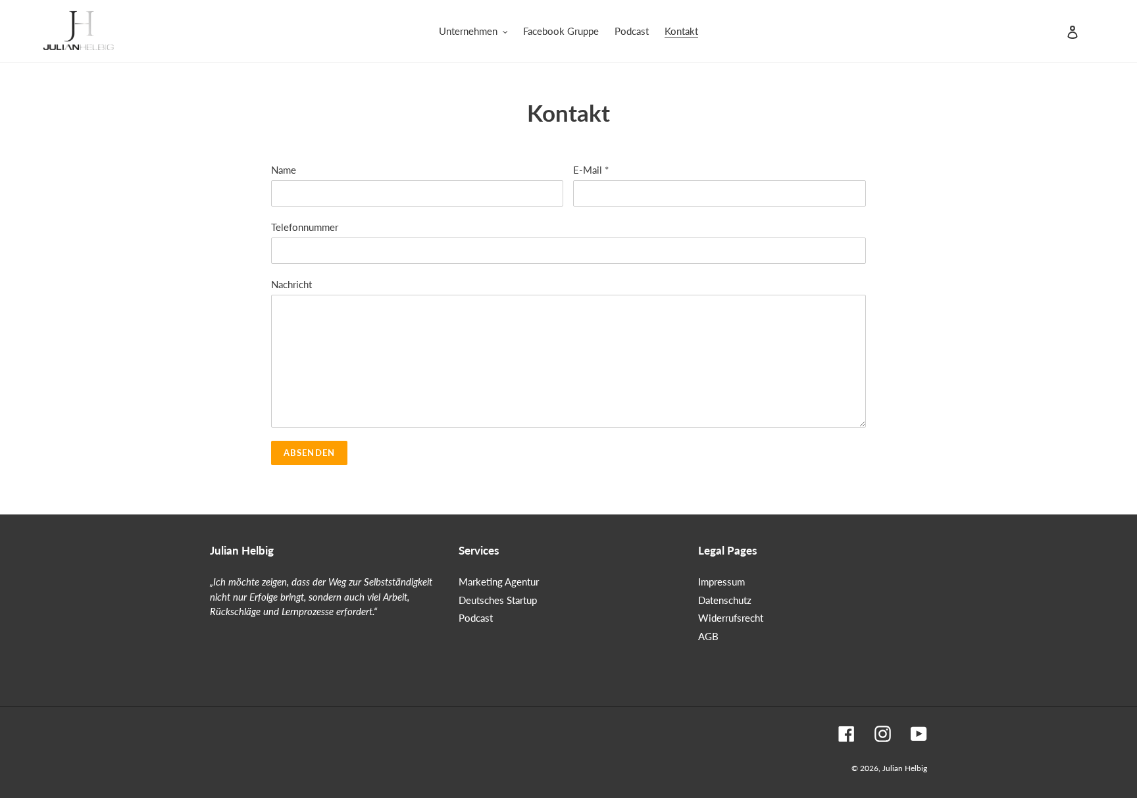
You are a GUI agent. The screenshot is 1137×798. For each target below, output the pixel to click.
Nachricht (291, 284)
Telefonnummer (304, 227)
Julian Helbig (904, 768)
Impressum (721, 581)
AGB (708, 636)
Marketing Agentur (499, 581)
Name (283, 170)
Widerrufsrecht (730, 618)
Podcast (476, 618)
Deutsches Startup (498, 600)
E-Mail (591, 170)
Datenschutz (724, 600)
